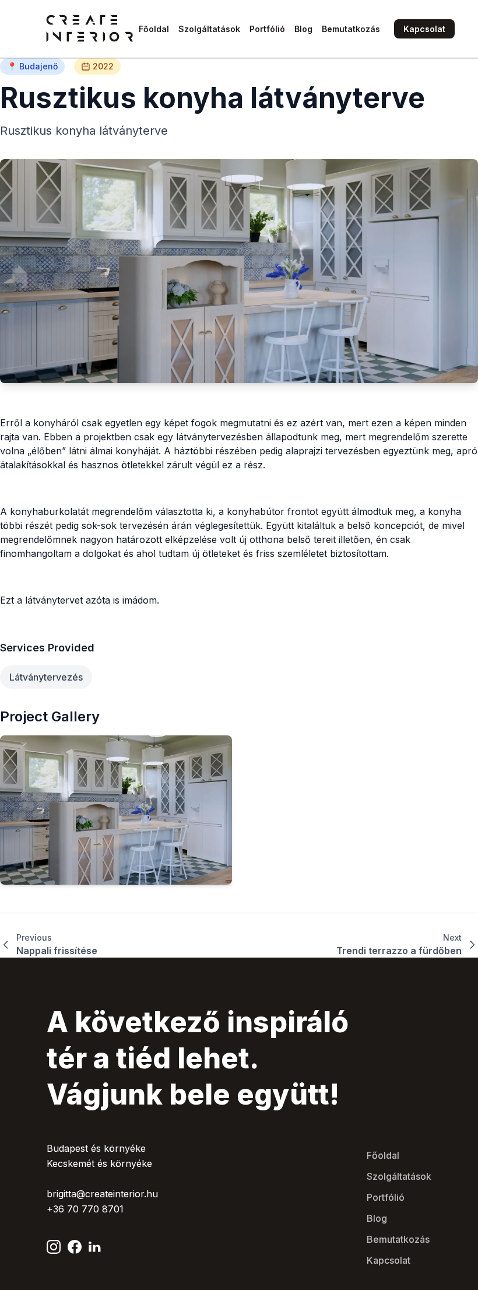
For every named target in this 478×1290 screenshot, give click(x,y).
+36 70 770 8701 (85, 1209)
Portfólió (386, 1197)
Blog (377, 1218)
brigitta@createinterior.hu (102, 1194)
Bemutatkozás (398, 1239)
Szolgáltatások (399, 1176)
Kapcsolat (424, 29)
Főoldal (383, 1155)
